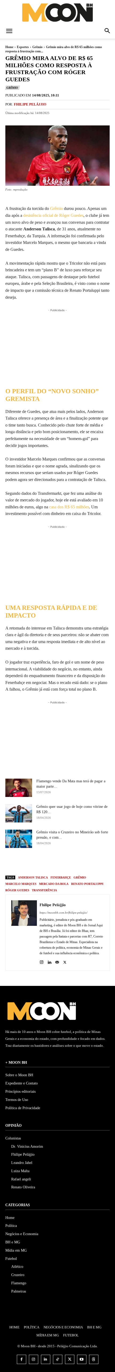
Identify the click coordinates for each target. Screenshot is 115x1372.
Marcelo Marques (20, 883)
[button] (9, 31)
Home (9, 47)
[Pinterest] (65, 862)
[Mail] (57, 961)
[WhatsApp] (78, 862)
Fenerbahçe (61, 877)
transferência (44, 890)
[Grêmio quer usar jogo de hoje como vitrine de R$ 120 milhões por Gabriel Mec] (18, 813)
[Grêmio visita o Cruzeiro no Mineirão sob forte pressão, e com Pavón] (18, 839)
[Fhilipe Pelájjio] (24, 932)
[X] (53, 862)
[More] (90, 862)
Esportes (23, 47)
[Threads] (93, 1359)
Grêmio (37, 47)
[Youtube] (81, 1359)
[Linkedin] (49, 961)
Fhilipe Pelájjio (30, 104)
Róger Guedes (17, 890)
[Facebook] (41, 862)
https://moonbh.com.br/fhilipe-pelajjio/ (63, 912)
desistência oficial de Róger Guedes (53, 215)
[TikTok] (57, 1359)
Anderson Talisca (33, 877)
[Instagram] (42, 961)
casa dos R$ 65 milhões (69, 507)
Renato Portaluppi (87, 883)
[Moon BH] (57, 12)
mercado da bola (53, 883)
